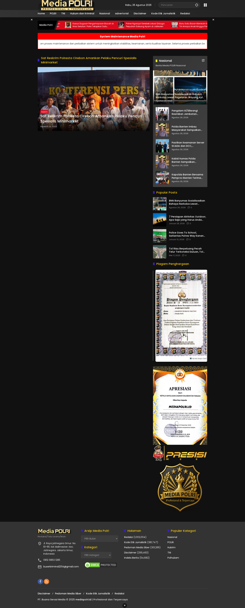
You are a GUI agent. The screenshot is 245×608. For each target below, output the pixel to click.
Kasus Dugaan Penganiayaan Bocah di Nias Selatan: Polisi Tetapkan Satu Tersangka (67, 25)
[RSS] (46, 581)
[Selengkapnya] (203, 60)
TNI (169, 552)
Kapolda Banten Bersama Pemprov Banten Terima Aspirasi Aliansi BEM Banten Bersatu (188, 176)
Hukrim (44, 111)
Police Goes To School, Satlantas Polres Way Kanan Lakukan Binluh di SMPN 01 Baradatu (186, 234)
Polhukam (173, 557)
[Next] (200, 315)
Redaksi (128, 537)
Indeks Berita (131, 557)
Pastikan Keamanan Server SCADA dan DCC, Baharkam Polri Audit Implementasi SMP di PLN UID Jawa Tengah (188, 144)
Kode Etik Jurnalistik (135, 542)
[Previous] (160, 315)
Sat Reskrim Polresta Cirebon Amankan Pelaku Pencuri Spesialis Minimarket (91, 119)
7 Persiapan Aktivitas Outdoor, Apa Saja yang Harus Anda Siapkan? (187, 218)
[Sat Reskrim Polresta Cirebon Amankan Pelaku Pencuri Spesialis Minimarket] (94, 99)
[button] (196, 5)
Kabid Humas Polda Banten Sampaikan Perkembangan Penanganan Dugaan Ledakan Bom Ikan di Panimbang (185, 160)
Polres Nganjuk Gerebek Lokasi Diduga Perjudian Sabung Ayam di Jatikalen (119, 25)
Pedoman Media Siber (137, 547)
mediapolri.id (83, 599)
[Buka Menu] (205, 5)
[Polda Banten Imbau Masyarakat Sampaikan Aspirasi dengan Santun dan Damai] (162, 129)
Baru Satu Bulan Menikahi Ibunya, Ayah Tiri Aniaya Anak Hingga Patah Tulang (173, 25)
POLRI (171, 542)
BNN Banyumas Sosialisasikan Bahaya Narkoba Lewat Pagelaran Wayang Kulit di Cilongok (187, 202)
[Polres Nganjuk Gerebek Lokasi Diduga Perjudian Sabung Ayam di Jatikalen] (95, 25)
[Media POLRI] (66, 4)
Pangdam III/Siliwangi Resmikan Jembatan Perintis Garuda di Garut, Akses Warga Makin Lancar (188, 112)
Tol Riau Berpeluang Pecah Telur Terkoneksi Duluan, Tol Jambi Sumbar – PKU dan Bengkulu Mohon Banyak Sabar (188, 250)
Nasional (172, 537)
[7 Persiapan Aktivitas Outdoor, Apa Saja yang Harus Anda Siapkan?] (159, 219)
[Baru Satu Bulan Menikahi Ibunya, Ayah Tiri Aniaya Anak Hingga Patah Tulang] (149, 25)
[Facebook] (40, 581)
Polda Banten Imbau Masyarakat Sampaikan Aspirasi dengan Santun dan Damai (186, 128)
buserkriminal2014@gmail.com (61, 566)
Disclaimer (130, 552)
